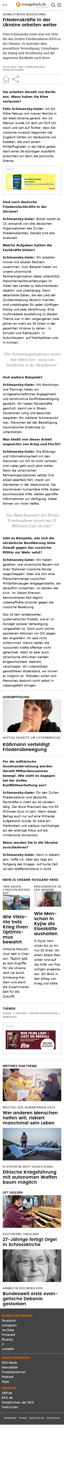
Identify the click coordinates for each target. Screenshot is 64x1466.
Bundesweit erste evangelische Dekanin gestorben (30, 1299)
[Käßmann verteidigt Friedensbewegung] (32, 715)
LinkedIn (8, 1349)
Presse (23, 1418)
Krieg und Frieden (13, 69)
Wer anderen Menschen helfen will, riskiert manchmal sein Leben (30, 1118)
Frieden (7, 1013)
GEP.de (7, 1393)
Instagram (9, 1325)
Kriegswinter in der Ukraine (47, 888)
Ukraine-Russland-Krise (44, 1013)
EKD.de (7, 1397)
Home (6, 79)
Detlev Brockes (35, 67)
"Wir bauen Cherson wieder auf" (16, 890)
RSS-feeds (9, 1362)
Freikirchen (10, 1407)
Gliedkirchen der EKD (18, 1402)
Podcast (7, 1377)
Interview (20, 1013)
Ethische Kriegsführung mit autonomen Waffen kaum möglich (30, 1177)
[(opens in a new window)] (31, 182)
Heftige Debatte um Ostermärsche (32, 737)
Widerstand (10, 1017)
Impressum (53, 1418)
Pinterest (8, 1335)
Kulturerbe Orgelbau (21, 1234)
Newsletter (10, 1367)
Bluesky (7, 1339)
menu (5, 5)
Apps (5, 1381)
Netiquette (10, 1418)
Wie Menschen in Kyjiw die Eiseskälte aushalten (46, 924)
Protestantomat (13, 1372)
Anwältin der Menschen (23, 1288)
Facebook (9, 1320)
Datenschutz (36, 1418)
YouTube (8, 1330)
